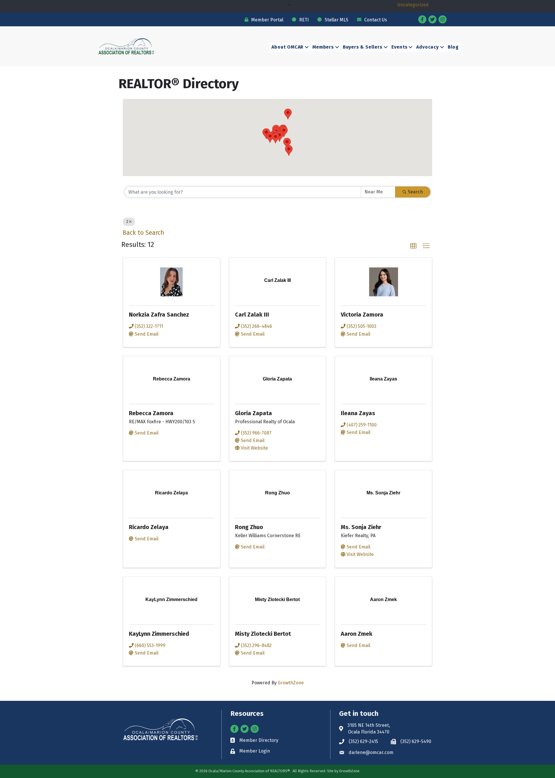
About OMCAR (287, 47)
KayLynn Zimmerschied (159, 633)
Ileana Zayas (358, 413)
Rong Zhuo (249, 527)
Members (323, 47)
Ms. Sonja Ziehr (361, 527)
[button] (288, 114)
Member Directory (258, 740)
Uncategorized (413, 5)
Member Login (254, 751)
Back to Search (143, 232)
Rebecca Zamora (151, 413)
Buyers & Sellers (362, 47)
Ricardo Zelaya (149, 527)
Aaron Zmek (356, 633)
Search (415, 192)
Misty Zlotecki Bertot (263, 633)
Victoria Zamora (362, 314)
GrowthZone (291, 682)
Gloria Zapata (253, 413)
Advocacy (427, 47)
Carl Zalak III (252, 314)
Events (399, 47)
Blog (453, 47)
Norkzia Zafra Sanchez (159, 314)
